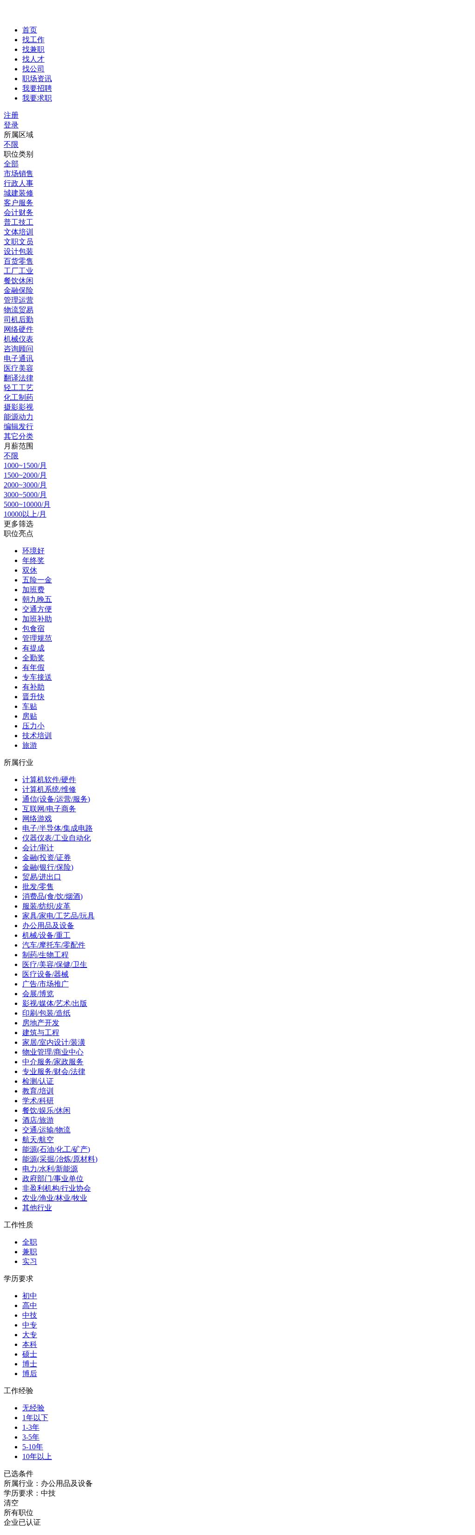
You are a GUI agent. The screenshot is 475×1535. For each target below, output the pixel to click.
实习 (29, 1261)
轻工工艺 (18, 388)
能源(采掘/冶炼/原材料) (59, 1159)
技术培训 (37, 735)
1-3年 (30, 1427)
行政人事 (18, 183)
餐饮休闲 (18, 280)
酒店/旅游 (38, 1120)
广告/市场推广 (45, 984)
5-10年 (32, 1447)
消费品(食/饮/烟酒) (52, 896)
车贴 (29, 706)
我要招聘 (37, 88)
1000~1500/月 (25, 465)
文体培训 (18, 232)
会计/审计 (38, 848)
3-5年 (30, 1437)
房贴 (29, 716)
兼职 (29, 1252)
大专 (29, 1335)
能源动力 (18, 417)
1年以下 (35, 1417)
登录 (11, 125)
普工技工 (18, 222)
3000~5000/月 (25, 495)
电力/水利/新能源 (50, 1169)
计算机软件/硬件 (49, 779)
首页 (29, 30)
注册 (11, 115)
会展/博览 (38, 994)
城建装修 (18, 193)
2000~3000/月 (25, 485)
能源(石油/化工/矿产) (56, 1149)
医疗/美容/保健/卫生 (54, 964)
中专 (29, 1325)
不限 (11, 144)
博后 (29, 1373)
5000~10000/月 (27, 504)
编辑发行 (18, 426)
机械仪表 (18, 339)
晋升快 (33, 697)
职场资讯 (37, 78)
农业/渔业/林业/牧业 (54, 1198)
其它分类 (18, 436)
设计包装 (18, 251)
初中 (29, 1296)
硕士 (29, 1354)
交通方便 (37, 609)
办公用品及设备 (48, 925)
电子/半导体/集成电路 (57, 828)
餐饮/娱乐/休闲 (46, 1110)
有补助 (33, 687)
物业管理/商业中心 (52, 1052)
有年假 (33, 667)
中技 (29, 1315)
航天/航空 (38, 1139)
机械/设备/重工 (46, 935)
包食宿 (33, 628)
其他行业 (37, 1208)
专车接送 (37, 677)
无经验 (33, 1408)
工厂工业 (18, 271)
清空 (11, 1503)
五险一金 (37, 580)
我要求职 (37, 98)
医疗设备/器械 (45, 974)
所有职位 (18, 1512)
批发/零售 (38, 887)
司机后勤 (18, 319)
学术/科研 (38, 1101)
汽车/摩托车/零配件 (53, 945)
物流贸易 (18, 310)
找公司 (33, 69)
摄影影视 (18, 407)
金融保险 (18, 290)
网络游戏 (37, 818)
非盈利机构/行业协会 (56, 1188)
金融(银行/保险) (47, 867)
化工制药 (18, 397)
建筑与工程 (40, 1032)
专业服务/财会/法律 (53, 1071)
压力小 (33, 726)
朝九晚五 (37, 599)
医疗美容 (18, 368)
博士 (29, 1364)
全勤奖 (33, 658)
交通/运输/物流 (46, 1130)
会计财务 (18, 212)
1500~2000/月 (25, 475)
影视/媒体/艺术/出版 (54, 1003)
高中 (29, 1305)
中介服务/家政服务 (52, 1062)
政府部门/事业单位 (52, 1178)
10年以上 (37, 1456)
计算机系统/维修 (49, 789)
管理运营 (18, 300)
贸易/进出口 (41, 877)
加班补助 (37, 619)
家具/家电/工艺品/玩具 (58, 916)
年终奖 (33, 560)
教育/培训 (38, 1091)
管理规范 (37, 638)
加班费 (33, 590)
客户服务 (18, 203)
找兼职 (33, 49)
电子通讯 (18, 358)
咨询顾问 (18, 349)
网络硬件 (18, 329)
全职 (29, 1242)
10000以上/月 (25, 514)
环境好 (33, 551)
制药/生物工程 (45, 955)
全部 (11, 164)
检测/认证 (38, 1081)
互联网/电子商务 (49, 809)
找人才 (33, 59)
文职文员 (18, 242)
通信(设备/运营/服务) (56, 799)
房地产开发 (40, 1023)
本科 (29, 1344)
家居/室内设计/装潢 (53, 1042)
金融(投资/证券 (46, 857)
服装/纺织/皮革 (46, 906)
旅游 (29, 745)
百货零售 (18, 261)
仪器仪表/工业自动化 (56, 838)
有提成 (33, 648)
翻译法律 (18, 378)
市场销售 (18, 173)
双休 (29, 570)
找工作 (33, 40)
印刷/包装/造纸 (46, 1013)
